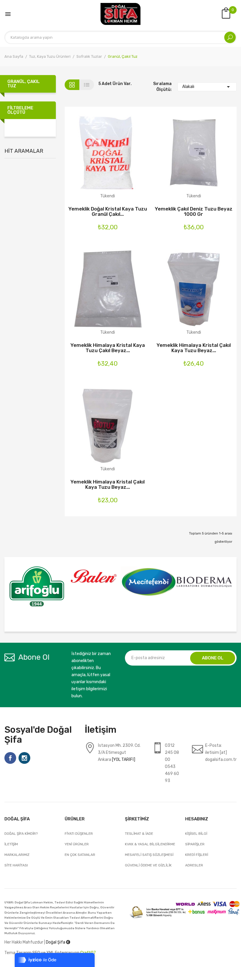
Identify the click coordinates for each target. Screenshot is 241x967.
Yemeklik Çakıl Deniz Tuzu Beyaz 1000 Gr (193, 211)
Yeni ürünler (77, 844)
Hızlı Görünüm (123, 157)
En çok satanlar (80, 855)
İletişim (11, 844)
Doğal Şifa (56, 942)
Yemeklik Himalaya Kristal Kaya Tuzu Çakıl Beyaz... (108, 347)
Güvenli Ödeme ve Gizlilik (148, 865)
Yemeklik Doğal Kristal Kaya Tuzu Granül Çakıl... (107, 211)
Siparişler (195, 844)
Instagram (24, 758)
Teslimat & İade (139, 834)
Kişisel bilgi (196, 834)
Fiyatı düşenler (79, 834)
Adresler (194, 865)
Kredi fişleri (196, 855)
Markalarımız (16, 855)
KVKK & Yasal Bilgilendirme (150, 844)
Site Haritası (16, 865)
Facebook (10, 758)
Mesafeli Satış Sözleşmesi (149, 855)
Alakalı (207, 86)
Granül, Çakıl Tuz (23, 84)
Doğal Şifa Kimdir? (21, 834)
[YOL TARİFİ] (123, 759)
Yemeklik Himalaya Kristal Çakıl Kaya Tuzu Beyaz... (194, 347)
